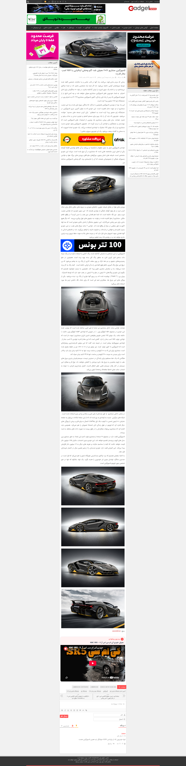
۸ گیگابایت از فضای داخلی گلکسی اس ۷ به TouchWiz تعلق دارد (78, 696)
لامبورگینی (105, 691)
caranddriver (116, 631)
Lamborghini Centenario (80, 687)
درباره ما (157, 2)
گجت (79, 27)
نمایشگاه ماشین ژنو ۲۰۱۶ (73, 691)
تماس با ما (149, 2)
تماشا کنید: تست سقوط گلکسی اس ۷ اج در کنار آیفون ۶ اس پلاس (108, 696)
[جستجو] (28, 1)
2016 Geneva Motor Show (108, 687)
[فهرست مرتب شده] (74, 710)
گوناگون (87, 27)
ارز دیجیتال (37, 27)
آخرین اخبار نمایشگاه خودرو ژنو (117, 691)
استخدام (126, 2)
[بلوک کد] (83, 710)
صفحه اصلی (154, 27)
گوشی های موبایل (141, 27)
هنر (64, 27)
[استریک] (71, 710)
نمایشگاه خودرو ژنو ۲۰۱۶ (95, 691)
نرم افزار (71, 27)
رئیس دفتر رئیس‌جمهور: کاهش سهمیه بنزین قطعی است (143, 101)
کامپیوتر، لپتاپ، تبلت (101, 27)
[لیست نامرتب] (77, 710)
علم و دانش (116, 27)
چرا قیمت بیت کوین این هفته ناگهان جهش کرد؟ (44, 118)
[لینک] (86, 710)
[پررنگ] (62, 710)
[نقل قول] (80, 710)
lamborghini (94, 687)
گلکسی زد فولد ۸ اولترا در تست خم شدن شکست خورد (42, 97)
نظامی (57, 27)
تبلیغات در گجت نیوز (137, 2)
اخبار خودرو (127, 27)
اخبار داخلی (47, 27)
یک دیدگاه (120, 77)
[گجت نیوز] (142, 12)
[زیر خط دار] (68, 710)
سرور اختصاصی (95, 762)
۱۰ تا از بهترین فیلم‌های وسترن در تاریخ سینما (146, 123)
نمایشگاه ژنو (84, 691)
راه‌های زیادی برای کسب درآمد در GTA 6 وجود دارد (43, 146)
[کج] (65, 710)
